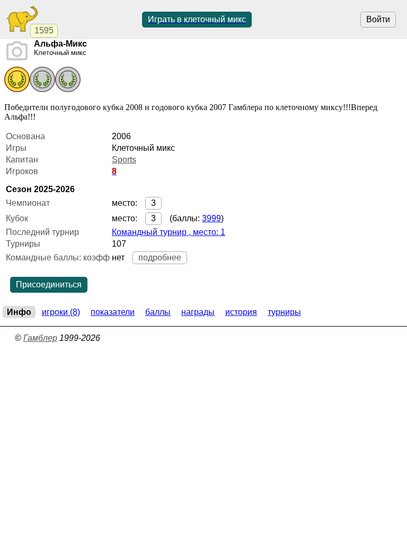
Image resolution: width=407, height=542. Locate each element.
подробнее (159, 257)
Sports (124, 159)
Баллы (158, 312)
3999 (211, 218)
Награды (198, 312)
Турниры (284, 312)
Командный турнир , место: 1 (168, 232)
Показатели (113, 312)
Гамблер (40, 337)
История (241, 312)
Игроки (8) (61, 312)
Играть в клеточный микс (197, 19)
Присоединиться (49, 284)
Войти (378, 19)
